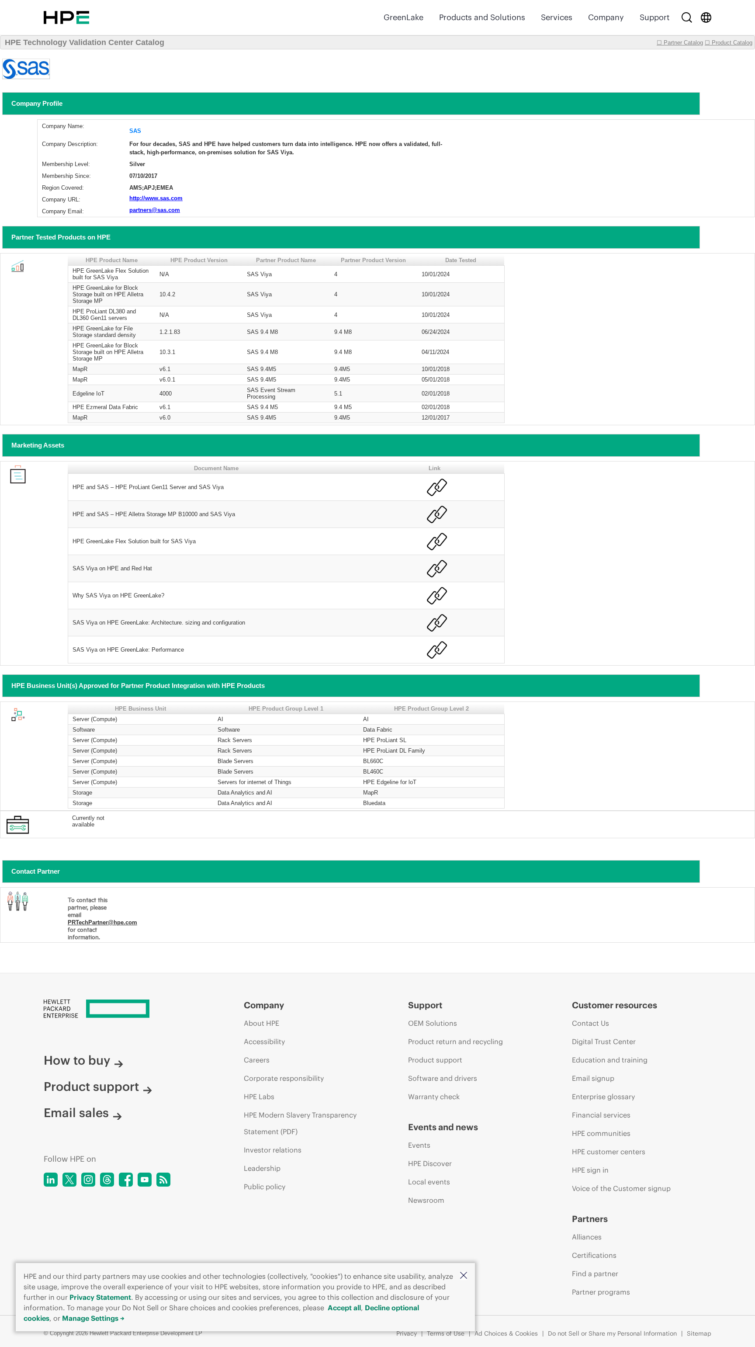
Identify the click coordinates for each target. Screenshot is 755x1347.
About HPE (261, 1023)
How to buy (77, 1060)
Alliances (587, 1236)
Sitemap (699, 1333)
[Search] (687, 17)
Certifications (594, 1255)
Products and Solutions (482, 17)
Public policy (264, 1186)
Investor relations (272, 1150)
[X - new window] (69, 1180)
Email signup (593, 1078)
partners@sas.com (154, 210)
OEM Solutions (432, 1023)
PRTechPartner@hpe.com (102, 922)
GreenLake (403, 17)
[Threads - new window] (107, 1180)
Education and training (610, 1059)
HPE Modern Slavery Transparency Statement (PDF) (300, 1123)
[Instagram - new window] (88, 1180)
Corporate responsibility (284, 1078)
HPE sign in (590, 1170)
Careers (257, 1059)
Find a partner (595, 1273)
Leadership (262, 1168)
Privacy (406, 1333)
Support (654, 17)
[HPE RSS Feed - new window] (163, 1180)
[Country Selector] (706, 17)
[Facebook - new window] (126, 1180)
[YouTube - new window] (145, 1180)
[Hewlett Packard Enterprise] (66, 17)
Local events (429, 1181)
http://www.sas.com (156, 198)
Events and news (443, 1126)
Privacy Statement (100, 1297)
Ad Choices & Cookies (506, 1333)
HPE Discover (430, 1163)
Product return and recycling (455, 1041)
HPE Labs (259, 1096)
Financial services (601, 1115)
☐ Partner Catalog (680, 42)
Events (419, 1145)
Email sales (76, 1113)
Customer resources (614, 1005)
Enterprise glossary (603, 1096)
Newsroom (426, 1200)
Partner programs (601, 1292)
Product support (91, 1086)
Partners (590, 1218)
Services (556, 17)
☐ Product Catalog (728, 42)
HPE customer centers (608, 1151)
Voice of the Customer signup (621, 1188)
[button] (463, 1276)
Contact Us (590, 1023)
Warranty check (434, 1096)
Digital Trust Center (604, 1041)
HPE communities (601, 1133)
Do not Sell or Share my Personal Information (612, 1333)
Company (606, 17)
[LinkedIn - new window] (51, 1180)
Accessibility (264, 1041)
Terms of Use (445, 1333)
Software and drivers (442, 1078)
